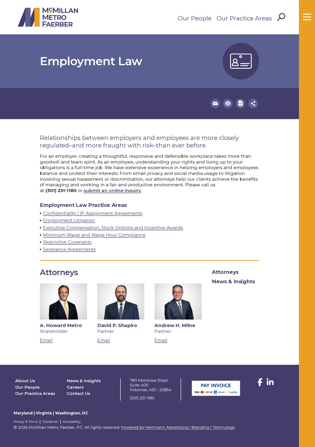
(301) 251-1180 (60, 190)
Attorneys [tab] (225, 272)
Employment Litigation (69, 220)
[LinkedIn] (270, 384)
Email (46, 340)
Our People (195, 18)
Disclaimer (50, 422)
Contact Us (78, 393)
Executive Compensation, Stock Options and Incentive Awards (113, 227)
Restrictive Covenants (67, 242)
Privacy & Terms (26, 422)
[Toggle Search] (281, 17)
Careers (75, 387)
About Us (25, 380)
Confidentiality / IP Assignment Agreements (92, 213)
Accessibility (72, 422)
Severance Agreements (69, 249)
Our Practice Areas (244, 18)
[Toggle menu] (307, 17)
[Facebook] (260, 384)
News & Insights (84, 380)
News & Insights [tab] (233, 281)
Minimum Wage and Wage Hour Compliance (94, 235)
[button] (215, 103)
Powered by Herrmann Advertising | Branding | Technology (178, 427)
